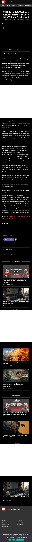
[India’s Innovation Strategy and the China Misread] (16, 354)
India (7, 249)
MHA (10, 249)
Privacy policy (20, 539)
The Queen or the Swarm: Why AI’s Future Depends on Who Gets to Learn (15, 435)
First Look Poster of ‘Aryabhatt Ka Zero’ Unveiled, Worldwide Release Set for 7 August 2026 (14, 384)
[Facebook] (4, 53)
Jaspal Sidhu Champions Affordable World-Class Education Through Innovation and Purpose (15, 280)
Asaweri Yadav (8, 235)
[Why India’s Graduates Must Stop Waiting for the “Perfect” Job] (16, 294)
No (13, 539)
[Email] (16, 239)
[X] (7, 53)
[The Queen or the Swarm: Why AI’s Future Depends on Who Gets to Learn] (16, 427)
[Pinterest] (11, 53)
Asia (3, 23)
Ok (10, 539)
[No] (30, 537)
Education (6, 439)
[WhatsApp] (15, 53)
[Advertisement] (16, 101)
